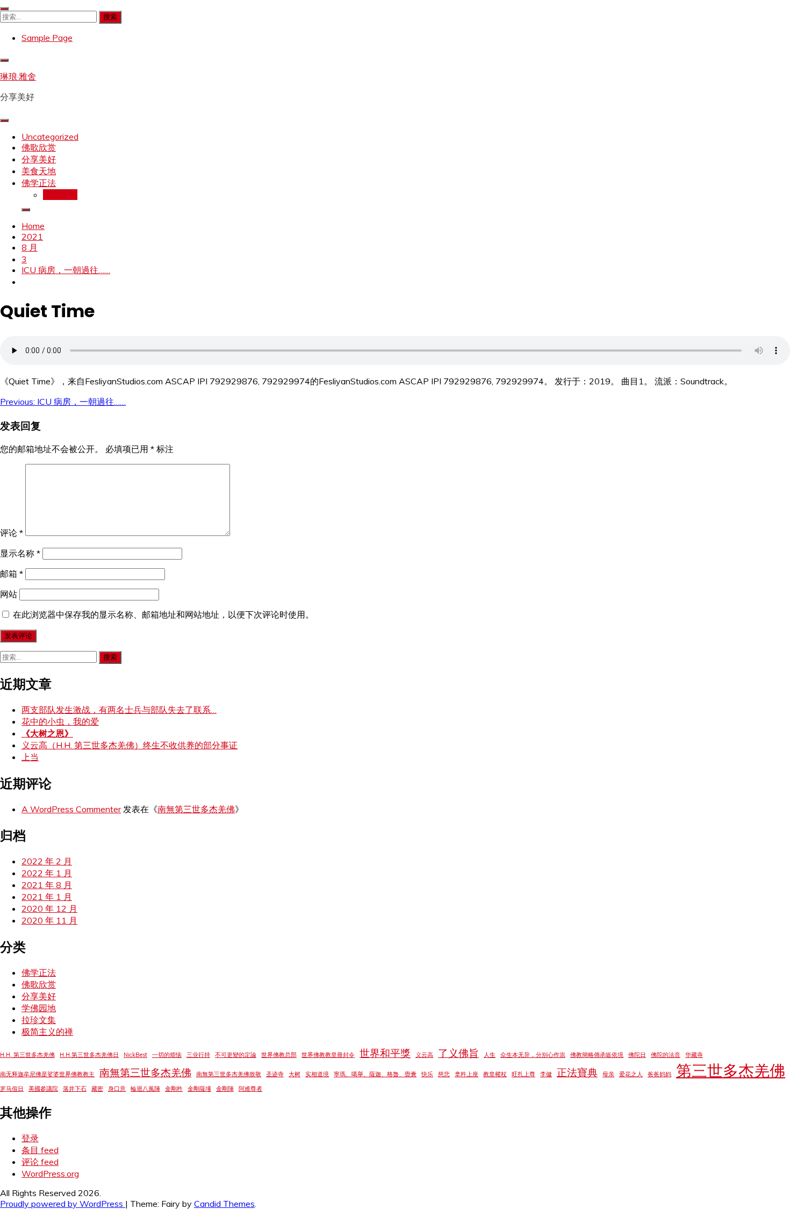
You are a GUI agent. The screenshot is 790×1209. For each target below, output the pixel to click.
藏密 (97, 1088)
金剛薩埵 (199, 1088)
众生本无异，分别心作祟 (532, 1054)
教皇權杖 (495, 1074)
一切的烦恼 (167, 1054)
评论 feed (40, 1161)
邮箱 (11, 573)
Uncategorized (49, 136)
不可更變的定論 (235, 1054)
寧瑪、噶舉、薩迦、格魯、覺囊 (375, 1074)
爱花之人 (631, 1074)
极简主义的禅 (47, 1031)
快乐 (427, 1074)
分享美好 (38, 159)
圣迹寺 (275, 1074)
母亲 (608, 1074)
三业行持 (198, 1054)
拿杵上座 (466, 1074)
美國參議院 (43, 1088)
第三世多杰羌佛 (730, 1070)
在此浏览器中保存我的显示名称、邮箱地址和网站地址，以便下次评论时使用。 (163, 614)
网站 (8, 594)
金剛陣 (225, 1088)
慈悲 (444, 1074)
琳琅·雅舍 (18, 76)
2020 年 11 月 (49, 920)
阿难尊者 (250, 1088)
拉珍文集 (60, 194)
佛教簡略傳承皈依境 (596, 1054)
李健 (546, 1074)
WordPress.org (50, 1173)
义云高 (424, 1054)
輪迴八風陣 (145, 1088)
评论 (11, 532)
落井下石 (75, 1088)
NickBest (135, 1054)
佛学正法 (38, 182)
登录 (30, 1138)
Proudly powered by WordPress (62, 1203)
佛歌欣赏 (38, 147)
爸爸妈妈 (659, 1074)
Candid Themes (224, 1203)
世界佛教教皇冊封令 (328, 1054)
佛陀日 (637, 1054)
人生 (489, 1054)
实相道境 (317, 1074)
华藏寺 (694, 1054)
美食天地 (38, 171)
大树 (294, 1074)
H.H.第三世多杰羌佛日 (89, 1054)
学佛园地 (38, 1008)
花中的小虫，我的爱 (60, 721)
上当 (30, 757)
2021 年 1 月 (46, 896)
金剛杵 (174, 1088)
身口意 (117, 1088)
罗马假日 (12, 1088)
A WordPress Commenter (71, 809)
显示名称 (20, 553)
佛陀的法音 (665, 1054)
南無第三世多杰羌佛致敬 (228, 1074)
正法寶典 (577, 1072)
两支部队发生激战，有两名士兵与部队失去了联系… (119, 709)
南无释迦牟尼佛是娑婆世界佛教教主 (47, 1074)
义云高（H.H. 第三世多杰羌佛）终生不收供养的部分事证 (129, 745)
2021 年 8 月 (46, 884)
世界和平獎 (385, 1053)
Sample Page (47, 37)
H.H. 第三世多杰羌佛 (27, 1054)
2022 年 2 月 (46, 861)
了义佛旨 (458, 1053)
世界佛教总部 (279, 1054)
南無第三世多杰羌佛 (196, 809)
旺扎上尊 (523, 1074)
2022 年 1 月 (46, 873)
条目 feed (40, 1149)
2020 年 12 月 (49, 908)
